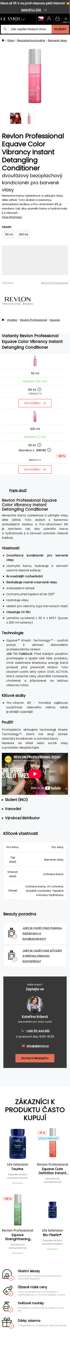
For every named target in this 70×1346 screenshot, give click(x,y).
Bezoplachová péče (31, 40)
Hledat (60, 29)
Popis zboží (18, 490)
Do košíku (32, 403)
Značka (12, 320)
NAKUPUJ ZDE (31, 10)
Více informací (12, 217)
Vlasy (10, 40)
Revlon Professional (54, 283)
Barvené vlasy (57, 40)
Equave (55, 320)
